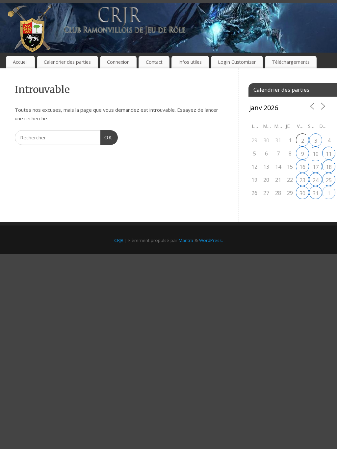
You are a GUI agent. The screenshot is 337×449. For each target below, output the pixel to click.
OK (106, 137)
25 (329, 180)
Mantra (186, 240)
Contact (154, 62)
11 (329, 153)
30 (302, 193)
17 (316, 167)
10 (316, 153)
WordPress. (211, 240)
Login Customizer (237, 62)
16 (302, 167)
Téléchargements (291, 62)
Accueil (20, 62)
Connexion (118, 62)
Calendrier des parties (67, 62)
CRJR (118, 240)
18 (329, 167)
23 (302, 180)
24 (316, 180)
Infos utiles (190, 62)
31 (316, 193)
